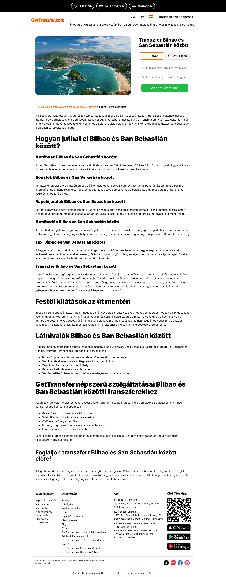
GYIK (190, 24)
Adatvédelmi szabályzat (75, 536)
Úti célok (58, 107)
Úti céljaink (91, 24)
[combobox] (167, 69)
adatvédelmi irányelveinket (131, 573)
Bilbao (92, 107)
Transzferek (42, 107)
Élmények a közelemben (42, 520)
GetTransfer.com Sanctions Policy (80, 552)
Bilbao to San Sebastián (113, 107)
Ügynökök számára (145, 24)
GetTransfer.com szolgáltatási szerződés (84, 532)
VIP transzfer (42, 504)
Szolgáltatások (44, 493)
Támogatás (75, 24)
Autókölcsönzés (43, 511)
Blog (182, 24)
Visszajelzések (168, 24)
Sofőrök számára (110, 24)
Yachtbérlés (41, 515)
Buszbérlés (41, 508)
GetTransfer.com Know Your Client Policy (84, 548)
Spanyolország (76, 107)
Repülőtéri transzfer (46, 500)
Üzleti (127, 24)
